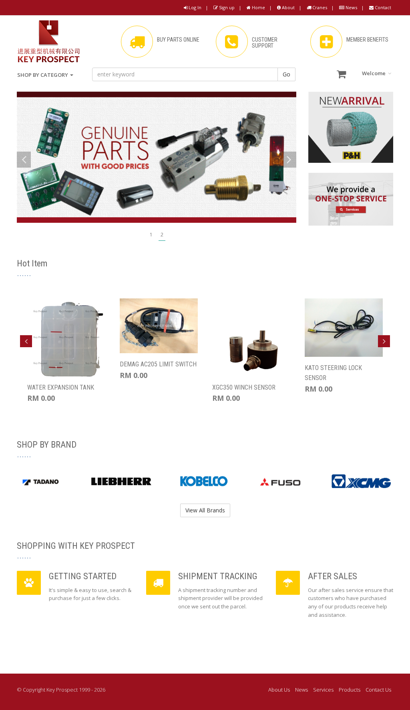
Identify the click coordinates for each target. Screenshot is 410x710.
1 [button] (151, 234)
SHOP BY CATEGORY (43, 74)
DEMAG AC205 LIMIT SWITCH (158, 364)
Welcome (374, 73)
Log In (194, 7)
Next (289, 160)
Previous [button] (26, 341)
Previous (24, 160)
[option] (156, 157)
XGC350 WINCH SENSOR (243, 387)
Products (349, 689)
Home (258, 7)
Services (323, 689)
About (288, 7)
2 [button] (162, 234)
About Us (279, 689)
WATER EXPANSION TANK (60, 387)
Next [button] (384, 341)
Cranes (319, 7)
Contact (382, 7)
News (350, 7)
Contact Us (378, 689)
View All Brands (205, 510)
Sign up (226, 7)
